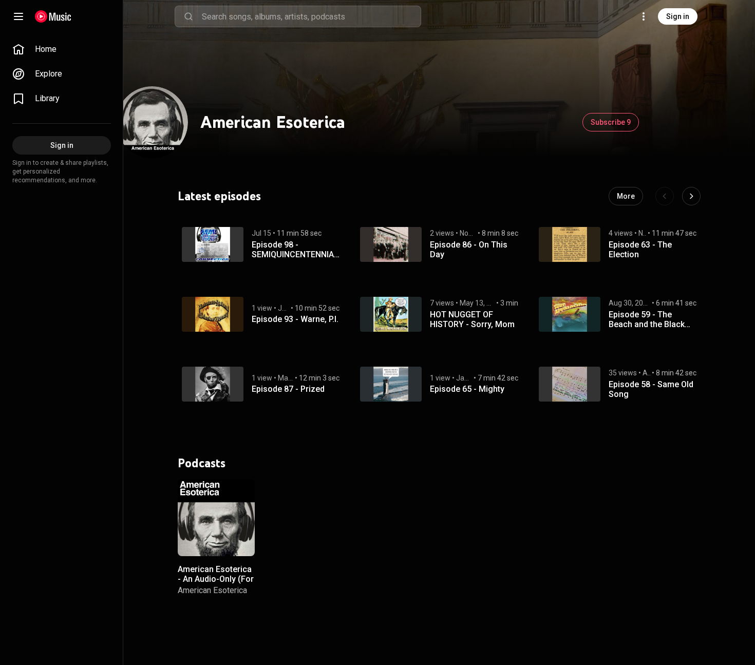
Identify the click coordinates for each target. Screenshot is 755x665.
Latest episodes (219, 196)
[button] (212, 244)
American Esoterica (212, 590)
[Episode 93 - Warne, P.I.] (212, 314)
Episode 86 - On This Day (468, 249)
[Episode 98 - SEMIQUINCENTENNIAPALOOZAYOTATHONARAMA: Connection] (212, 244)
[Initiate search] (188, 16)
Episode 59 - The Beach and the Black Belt (647, 319)
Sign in (677, 16)
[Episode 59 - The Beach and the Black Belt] (569, 314)
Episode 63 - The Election (640, 249)
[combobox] (311, 16)
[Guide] (18, 16)
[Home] (53, 16)
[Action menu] (243, 492)
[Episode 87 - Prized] (212, 384)
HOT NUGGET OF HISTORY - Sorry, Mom (472, 319)
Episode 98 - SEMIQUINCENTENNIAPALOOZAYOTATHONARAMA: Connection (295, 249)
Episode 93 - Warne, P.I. (295, 319)
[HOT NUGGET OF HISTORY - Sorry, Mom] (391, 314)
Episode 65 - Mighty (467, 389)
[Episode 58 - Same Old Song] (569, 384)
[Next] (691, 196)
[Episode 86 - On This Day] (391, 244)
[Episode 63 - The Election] (569, 244)
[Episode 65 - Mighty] (391, 384)
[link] (61, 49)
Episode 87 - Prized (288, 389)
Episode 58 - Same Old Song (651, 389)
